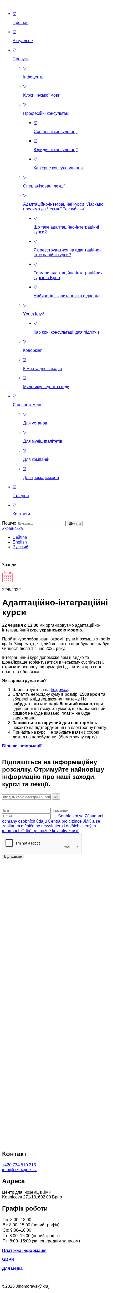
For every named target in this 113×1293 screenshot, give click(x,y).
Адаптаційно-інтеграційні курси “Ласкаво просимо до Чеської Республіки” (63, 202)
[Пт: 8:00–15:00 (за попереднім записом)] (56, 1241)
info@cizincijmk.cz (19, 1169)
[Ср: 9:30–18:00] (56, 1230)
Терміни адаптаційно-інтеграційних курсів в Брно (68, 271)
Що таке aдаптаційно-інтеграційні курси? (66, 225)
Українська (12, 528)
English (20, 542)
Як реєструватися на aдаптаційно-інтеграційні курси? (67, 248)
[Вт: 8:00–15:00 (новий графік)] (56, 1225)
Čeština (20, 537)
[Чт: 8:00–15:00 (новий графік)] (56, 1236)
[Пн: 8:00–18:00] (56, 1220)
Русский (20, 547)
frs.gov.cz (59, 689)
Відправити (13, 856)
